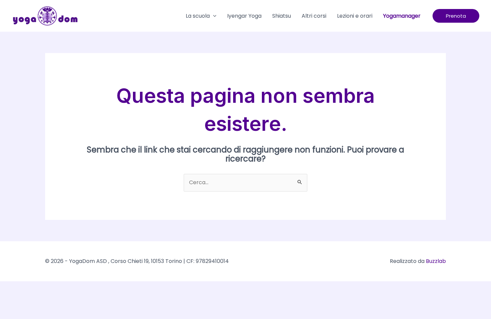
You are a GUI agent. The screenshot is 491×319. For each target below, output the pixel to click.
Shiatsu (281, 16)
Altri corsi (314, 16)
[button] (456, 16)
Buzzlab (436, 261)
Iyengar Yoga (244, 16)
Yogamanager (402, 16)
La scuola (198, 16)
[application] (213, 16)
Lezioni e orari (354, 16)
